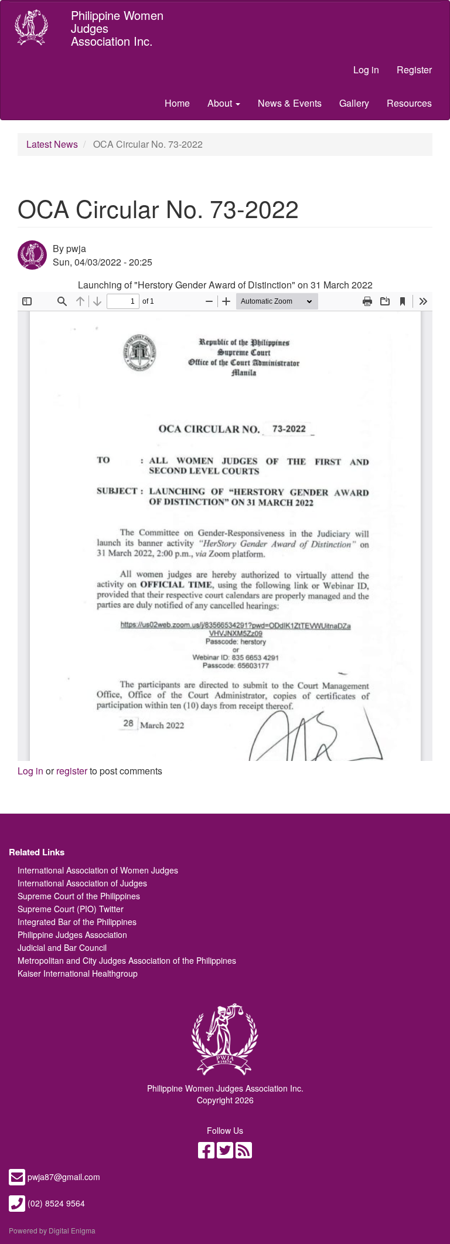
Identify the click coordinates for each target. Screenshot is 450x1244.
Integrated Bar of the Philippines (77, 921)
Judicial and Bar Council (62, 947)
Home (177, 103)
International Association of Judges (82, 883)
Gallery (354, 103)
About (220, 103)
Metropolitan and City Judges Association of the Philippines (127, 960)
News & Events (290, 103)
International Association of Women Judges (98, 870)
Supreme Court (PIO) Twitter (71, 909)
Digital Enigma (72, 1230)
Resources (409, 103)
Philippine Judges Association (72, 934)
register (71, 770)
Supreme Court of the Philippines (79, 896)
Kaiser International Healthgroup (78, 973)
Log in (366, 69)
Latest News (52, 144)
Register (414, 69)
